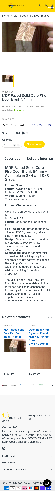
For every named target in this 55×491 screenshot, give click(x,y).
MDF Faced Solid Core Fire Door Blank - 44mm (14, 333)
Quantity (7, 139)
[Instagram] (4, 448)
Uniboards (8, 91)
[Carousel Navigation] (50, 317)
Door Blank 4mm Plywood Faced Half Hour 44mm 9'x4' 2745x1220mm (39, 336)
